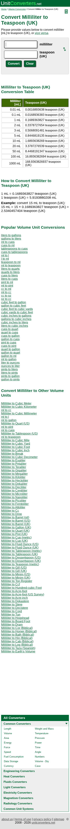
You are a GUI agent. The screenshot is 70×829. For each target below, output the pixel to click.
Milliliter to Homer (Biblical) (19, 631)
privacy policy (42, 819)
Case (38, 766)
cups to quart (9, 329)
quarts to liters (10, 272)
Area (6, 738)
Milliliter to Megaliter (14, 473)
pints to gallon (10, 376)
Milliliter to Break (12, 453)
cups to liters (9, 275)
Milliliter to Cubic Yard (15, 443)
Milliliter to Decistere (14, 607)
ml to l (5, 255)
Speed (7, 752)
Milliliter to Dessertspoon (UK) (21, 561)
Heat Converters (14, 776)
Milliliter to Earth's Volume (18, 651)
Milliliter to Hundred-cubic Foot (21, 587)
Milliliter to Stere (11, 604)
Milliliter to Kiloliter (13, 477)
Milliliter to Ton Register (16, 581)
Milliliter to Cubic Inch (15, 450)
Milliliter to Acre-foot (14, 591)
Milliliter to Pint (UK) (14, 534)
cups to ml (8, 245)
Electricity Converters (18, 792)
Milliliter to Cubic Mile (15, 440)
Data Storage (11, 761)
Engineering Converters (19, 771)
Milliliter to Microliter (14, 494)
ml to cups (8, 242)
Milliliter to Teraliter (13, 467)
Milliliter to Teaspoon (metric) (20, 564)
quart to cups (9, 332)
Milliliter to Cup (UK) (14, 540)
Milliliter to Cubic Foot (15, 447)
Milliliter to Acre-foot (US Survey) (22, 594)
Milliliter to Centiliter (14, 490)
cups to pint (8, 345)
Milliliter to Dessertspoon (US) (21, 557)
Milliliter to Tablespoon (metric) (21, 550)
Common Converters (17, 723)
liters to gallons (11, 235)
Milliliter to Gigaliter (14, 470)
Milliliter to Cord (11, 611)
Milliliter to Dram (12, 624)
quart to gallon (10, 349)
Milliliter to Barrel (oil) (15, 517)
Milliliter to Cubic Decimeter (19, 457)
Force (7, 747)
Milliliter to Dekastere (15, 601)
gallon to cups (10, 339)
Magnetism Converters (18, 798)
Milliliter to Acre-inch (14, 597)
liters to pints (9, 372)
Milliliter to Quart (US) (15, 423)
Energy (8, 742)
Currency (9, 766)
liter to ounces (10, 362)
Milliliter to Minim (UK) (15, 577)
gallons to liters (11, 238)
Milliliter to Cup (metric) (16, 537)
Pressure (40, 738)
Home (4, 9)
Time (37, 747)
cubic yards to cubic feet (17, 312)
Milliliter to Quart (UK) (15, 530)
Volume (8, 733)
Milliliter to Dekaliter (14, 483)
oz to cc (6, 299)
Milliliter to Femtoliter (15, 504)
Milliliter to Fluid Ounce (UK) (19, 547)
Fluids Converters (15, 781)
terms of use (23, 819)
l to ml (5, 258)
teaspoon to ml (11, 262)
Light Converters (15, 787)
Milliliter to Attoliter (13, 507)
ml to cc (6, 292)
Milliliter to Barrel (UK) (15, 524)
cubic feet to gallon (13, 302)
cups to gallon (10, 335)
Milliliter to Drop (11, 514)
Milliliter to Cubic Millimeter (19, 413)
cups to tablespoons (14, 252)
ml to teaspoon (11, 265)
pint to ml (7, 282)
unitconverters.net (43, 822)
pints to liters (9, 369)
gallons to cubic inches (16, 319)
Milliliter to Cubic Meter (16, 403)
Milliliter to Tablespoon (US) (19, 433)
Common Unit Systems (19, 808)
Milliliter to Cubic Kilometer (19, 406)
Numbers (40, 756)
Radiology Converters (18, 803)
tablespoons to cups (14, 248)
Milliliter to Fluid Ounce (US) (19, 544)
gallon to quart (10, 352)
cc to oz (6, 295)
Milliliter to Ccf (10, 584)
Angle (38, 752)
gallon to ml (8, 356)
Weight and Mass (44, 728)
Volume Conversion (17, 9)
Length (7, 728)
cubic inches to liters (14, 322)
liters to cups (9, 278)
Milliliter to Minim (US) (15, 574)
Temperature (41, 733)
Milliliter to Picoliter (13, 500)
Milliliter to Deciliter (13, 487)
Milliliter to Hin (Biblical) (16, 638)
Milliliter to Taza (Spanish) (18, 648)
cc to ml (6, 288)
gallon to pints (10, 379)
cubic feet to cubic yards (17, 309)
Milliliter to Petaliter (13, 463)
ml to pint (7, 285)
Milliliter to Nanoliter (14, 497)
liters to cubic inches (14, 325)
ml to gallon (8, 359)
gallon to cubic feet (13, 305)
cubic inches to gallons (16, 315)
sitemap (59, 819)
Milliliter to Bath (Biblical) (17, 634)
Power (38, 742)
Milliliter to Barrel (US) (15, 520)
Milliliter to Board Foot (15, 621)
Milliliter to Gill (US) (14, 567)
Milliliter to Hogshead (15, 618)
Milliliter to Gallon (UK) (16, 527)
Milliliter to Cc (10, 510)
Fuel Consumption (14, 756)
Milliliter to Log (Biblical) (17, 644)
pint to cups (8, 342)
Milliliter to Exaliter (13, 460)
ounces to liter (10, 366)
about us (7, 819)
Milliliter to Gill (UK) (14, 571)
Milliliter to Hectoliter (14, 480)
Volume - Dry (42, 761)
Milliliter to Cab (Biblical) (17, 641)
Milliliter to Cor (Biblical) (17, 628)
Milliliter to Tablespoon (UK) (19, 554)
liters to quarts (10, 268)
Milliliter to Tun (10, 614)
